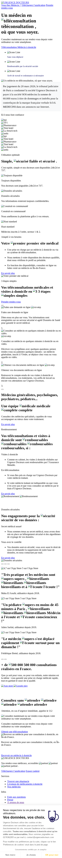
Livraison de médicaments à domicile (24, 784)
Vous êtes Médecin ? (11, 5)
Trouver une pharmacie (18, 781)
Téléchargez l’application (33, 5)
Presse (10, 799)
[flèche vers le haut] (2, 305)
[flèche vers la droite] (5, 659)
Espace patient (32, 771)
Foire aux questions (16, 797)
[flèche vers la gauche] (2, 659)
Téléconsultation (9, 47)
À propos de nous (15, 802)
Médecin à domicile (26, 47)
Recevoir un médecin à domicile (16, 755)
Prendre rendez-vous (11, 302)
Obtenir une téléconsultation (14, 731)
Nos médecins (14, 786)
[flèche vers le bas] (2, 389)
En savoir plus (8, 273)
